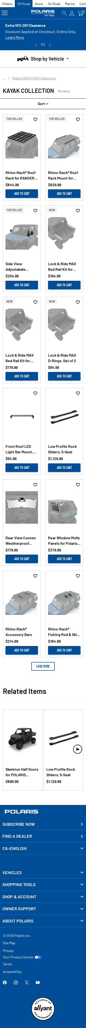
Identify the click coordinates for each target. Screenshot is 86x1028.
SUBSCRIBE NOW (18, 824)
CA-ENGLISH (14, 848)
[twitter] (27, 983)
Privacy (8, 951)
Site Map (9, 943)
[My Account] (71, 13)
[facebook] (5, 983)
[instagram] (16, 983)
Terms (7, 964)
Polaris (7, 4)
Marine (70, 4)
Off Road (23, 4)
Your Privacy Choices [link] (18, 957)
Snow (39, 4)
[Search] (64, 13)
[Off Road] (43, 13)
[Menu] (4, 13)
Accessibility (12, 972)
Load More (43, 666)
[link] (43, 873)
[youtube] (38, 983)
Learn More (14, 37)
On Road (54, 4)
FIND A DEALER (17, 836)
